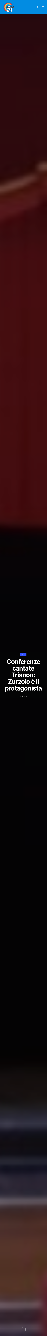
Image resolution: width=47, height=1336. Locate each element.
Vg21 (23, 654)
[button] (43, 7)
